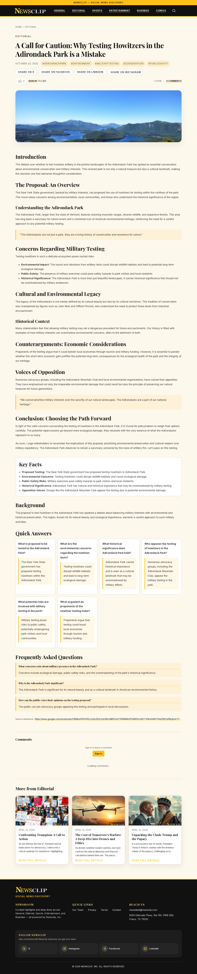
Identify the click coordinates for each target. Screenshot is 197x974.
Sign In (98, 753)
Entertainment (119, 10)
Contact (116, 909)
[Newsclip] (30, 10)
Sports (97, 10)
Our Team (77, 909)
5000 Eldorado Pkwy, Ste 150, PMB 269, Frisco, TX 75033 (151, 917)
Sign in (32, 81)
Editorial (78, 10)
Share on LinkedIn (90, 72)
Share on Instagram (126, 72)
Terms (104, 909)
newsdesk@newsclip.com (143, 909)
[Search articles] (174, 11)
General (59, 10)
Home (18, 27)
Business (143, 10)
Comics (161, 10)
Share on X (26, 72)
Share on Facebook (56, 72)
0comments (174, 81)
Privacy (92, 909)
